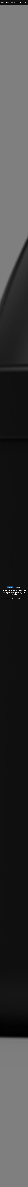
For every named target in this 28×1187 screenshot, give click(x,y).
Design (10, 587)
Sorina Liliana (7, 598)
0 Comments (23, 598)
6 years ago (14, 598)
